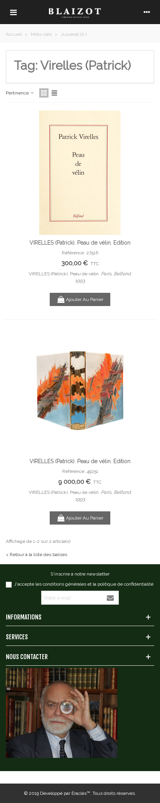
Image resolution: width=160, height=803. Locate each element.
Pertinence (18, 93)
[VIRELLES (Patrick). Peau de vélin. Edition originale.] (80, 172)
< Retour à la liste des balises (36, 554)
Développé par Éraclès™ (65, 793)
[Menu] (13, 12)
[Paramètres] (146, 12)
